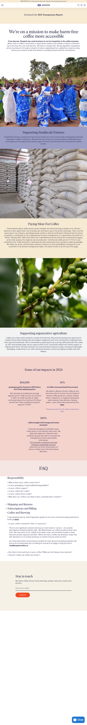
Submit (22, 595)
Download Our (43, 14)
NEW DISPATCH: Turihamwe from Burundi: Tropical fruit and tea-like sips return (43, 1)
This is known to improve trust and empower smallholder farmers (43, 444)
